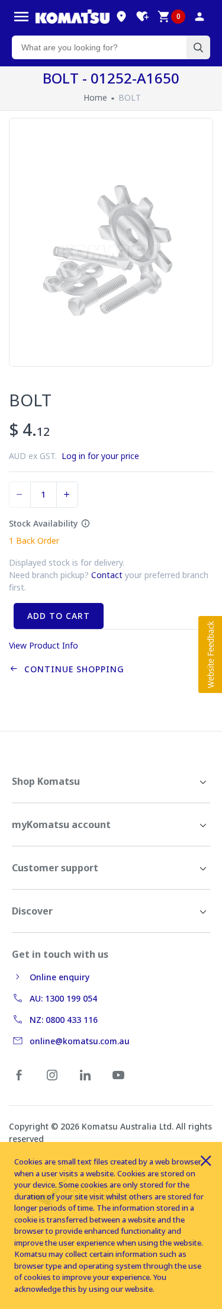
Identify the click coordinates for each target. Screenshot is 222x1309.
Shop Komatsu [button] (46, 781)
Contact (107, 574)
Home (95, 97)
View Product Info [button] (43, 645)
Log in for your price (100, 455)
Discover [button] (32, 910)
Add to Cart (58, 615)
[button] (210, 654)
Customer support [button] (55, 867)
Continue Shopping (71, 669)
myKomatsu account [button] (61, 824)
